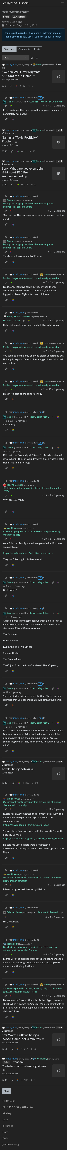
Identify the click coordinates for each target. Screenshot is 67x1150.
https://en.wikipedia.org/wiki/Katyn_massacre (28, 553)
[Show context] (5, 106)
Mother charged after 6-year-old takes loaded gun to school (31, 278)
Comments (24, 49)
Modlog (6, 1113)
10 (6, 152)
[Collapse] (5, 97)
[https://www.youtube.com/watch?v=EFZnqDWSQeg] (58, 142)
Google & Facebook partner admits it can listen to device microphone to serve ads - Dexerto (30, 949)
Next (6, 1091)
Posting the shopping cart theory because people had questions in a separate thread (28, 205)
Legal (5, 1119)
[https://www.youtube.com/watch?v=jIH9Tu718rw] (58, 1070)
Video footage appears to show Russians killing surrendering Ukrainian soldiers (31, 533)
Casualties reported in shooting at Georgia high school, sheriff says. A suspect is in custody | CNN (32, 990)
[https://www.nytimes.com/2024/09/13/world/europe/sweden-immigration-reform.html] (58, 76)
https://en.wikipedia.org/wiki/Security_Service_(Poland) (33, 838)
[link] (10, 86)
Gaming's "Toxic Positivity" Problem (46, 102)
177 (7, 783)
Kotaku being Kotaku (39, 417)
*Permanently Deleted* (48, 912)
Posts (37, 49)
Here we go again (11, 321)
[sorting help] (32, 57)
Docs (5, 1132)
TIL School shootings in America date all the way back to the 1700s (32, 490)
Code (5, 1138)
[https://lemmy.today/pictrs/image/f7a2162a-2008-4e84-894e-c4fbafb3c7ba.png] (58, 773)
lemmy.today (7, 773)
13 (6, 1080)
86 (6, 1049)
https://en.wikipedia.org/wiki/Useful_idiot (26, 825)
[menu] (62, 3)
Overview (9, 49)
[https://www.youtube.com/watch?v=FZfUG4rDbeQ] (58, 173)
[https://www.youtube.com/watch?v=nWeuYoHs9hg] (58, 1039)
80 (6, 185)
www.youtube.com (10, 145)
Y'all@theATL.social (15, 3)
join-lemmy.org (10, 1144)
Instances (7, 1126)
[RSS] (37, 57)
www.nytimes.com (10, 80)
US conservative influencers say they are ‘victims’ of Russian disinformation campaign (32, 804)
